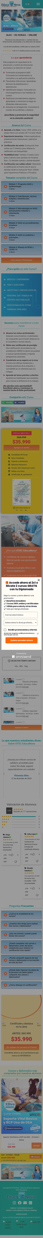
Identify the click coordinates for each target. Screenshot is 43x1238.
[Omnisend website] (21, 655)
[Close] (39, 580)
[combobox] (21, 623)
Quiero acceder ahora (21, 640)
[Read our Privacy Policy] (37, 633)
